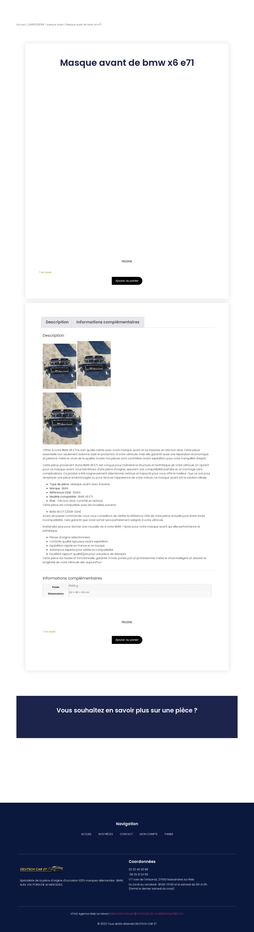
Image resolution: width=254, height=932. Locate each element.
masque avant (55, 24)
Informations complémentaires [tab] (107, 322)
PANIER (169, 834)
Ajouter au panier (127, 281)
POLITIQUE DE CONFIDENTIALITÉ (156, 914)
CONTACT (126, 834)
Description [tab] (57, 322)
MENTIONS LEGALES (122, 914)
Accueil (20, 24)
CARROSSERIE (35, 24)
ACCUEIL (86, 834)
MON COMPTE (149, 834)
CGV (180, 914)
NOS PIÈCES (105, 834)
